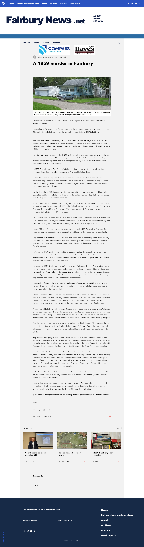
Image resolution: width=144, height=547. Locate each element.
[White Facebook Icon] (25, 531)
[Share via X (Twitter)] (39, 410)
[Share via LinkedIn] (44, 410)
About (104, 520)
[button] (119, 43)
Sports (46, 43)
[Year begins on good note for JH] (38, 440)
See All (119, 428)
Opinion (56, 43)
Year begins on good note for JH (35, 454)
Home (104, 510)
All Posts (26, 43)
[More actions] (109, 57)
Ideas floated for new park (70, 454)
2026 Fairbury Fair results (103, 454)
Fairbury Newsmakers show (117, 515)
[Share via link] (49, 410)
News (36, 43)
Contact (105, 530)
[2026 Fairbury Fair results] (106, 440)
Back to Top (3, 537)
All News (106, 525)
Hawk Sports (108, 535)
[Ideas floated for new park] (72, 440)
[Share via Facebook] (34, 410)
